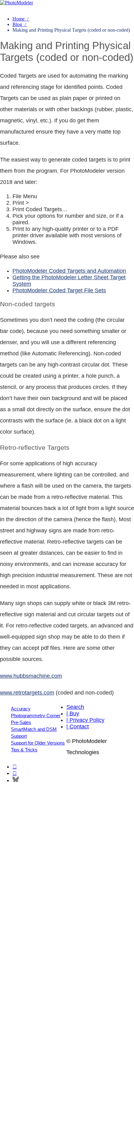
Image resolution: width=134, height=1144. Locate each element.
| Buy (72, 713)
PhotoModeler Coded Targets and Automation (69, 271)
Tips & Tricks (24, 749)
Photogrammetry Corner (35, 715)
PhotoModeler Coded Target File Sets (59, 290)
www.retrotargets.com (27, 693)
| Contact (77, 726)
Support (19, 736)
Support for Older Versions (38, 742)
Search (75, 707)
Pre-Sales (21, 722)
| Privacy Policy (85, 720)
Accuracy (21, 708)
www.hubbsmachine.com (31, 676)
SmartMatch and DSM (34, 729)
